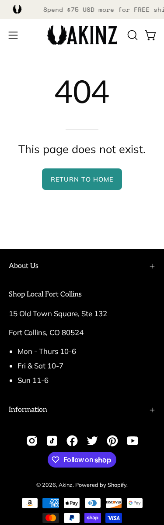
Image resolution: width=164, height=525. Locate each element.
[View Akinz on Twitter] (92, 440)
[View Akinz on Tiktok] (52, 440)
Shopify (117, 484)
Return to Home (82, 179)
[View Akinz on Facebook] (72, 440)
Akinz (66, 484)
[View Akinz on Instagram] (31, 440)
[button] (132, 35)
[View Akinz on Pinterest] (112, 440)
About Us (23, 266)
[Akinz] (82, 35)
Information (28, 410)
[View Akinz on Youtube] (132, 440)
